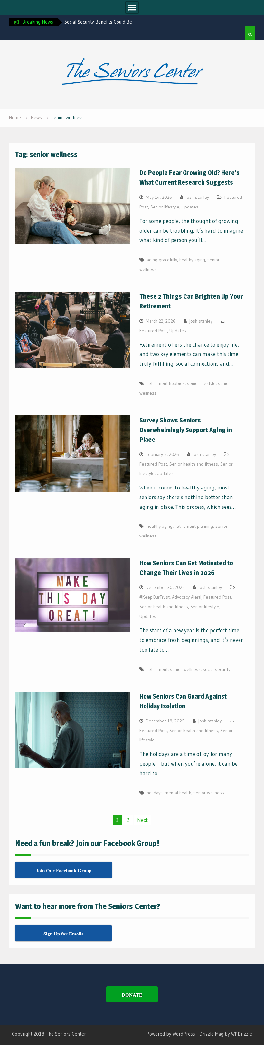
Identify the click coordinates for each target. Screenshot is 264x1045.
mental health (178, 793)
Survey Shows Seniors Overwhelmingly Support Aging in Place (185, 429)
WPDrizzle (241, 1034)
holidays (155, 793)
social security (216, 669)
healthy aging (192, 260)
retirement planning (194, 526)
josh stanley (197, 197)
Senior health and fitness (193, 464)
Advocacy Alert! (186, 597)
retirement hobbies (166, 383)
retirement (157, 669)
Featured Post (153, 331)
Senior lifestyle (164, 207)
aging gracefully (162, 260)
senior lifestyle (201, 383)
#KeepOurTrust (154, 597)
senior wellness (185, 669)
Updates (190, 207)
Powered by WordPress (170, 1034)
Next (142, 820)
